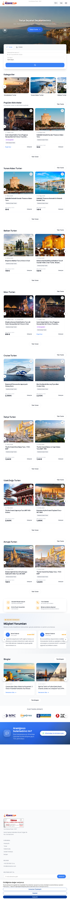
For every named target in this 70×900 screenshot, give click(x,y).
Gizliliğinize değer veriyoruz (13, 882)
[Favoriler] (31, 110)
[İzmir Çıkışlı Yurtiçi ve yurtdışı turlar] (9, 3)
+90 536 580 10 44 (9, 863)
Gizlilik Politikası (8, 852)
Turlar (5, 846)
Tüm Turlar (60, 104)
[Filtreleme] (35, 65)
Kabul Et (35, 897)
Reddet (35, 893)
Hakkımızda (7, 849)
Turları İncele (34, 30)
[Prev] (4, 87)
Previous (5, 30)
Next (65, 30)
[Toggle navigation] (66, 3)
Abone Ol (61, 876)
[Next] (66, 87)
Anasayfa (6, 843)
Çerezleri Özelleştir (35, 889)
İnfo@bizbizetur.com (10, 866)
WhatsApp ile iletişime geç (54, 733)
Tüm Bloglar (60, 659)
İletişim (6, 854)
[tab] (9, 47)
